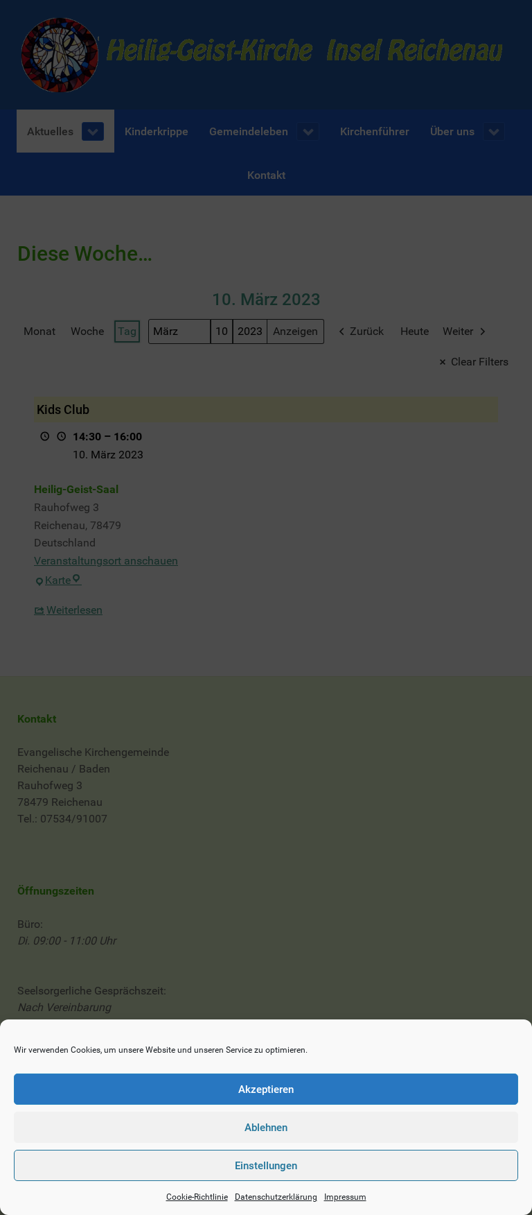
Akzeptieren (266, 1089)
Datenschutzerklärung (276, 1197)
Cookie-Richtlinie (197, 1197)
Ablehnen (266, 1127)
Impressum (345, 1197)
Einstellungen (266, 1166)
